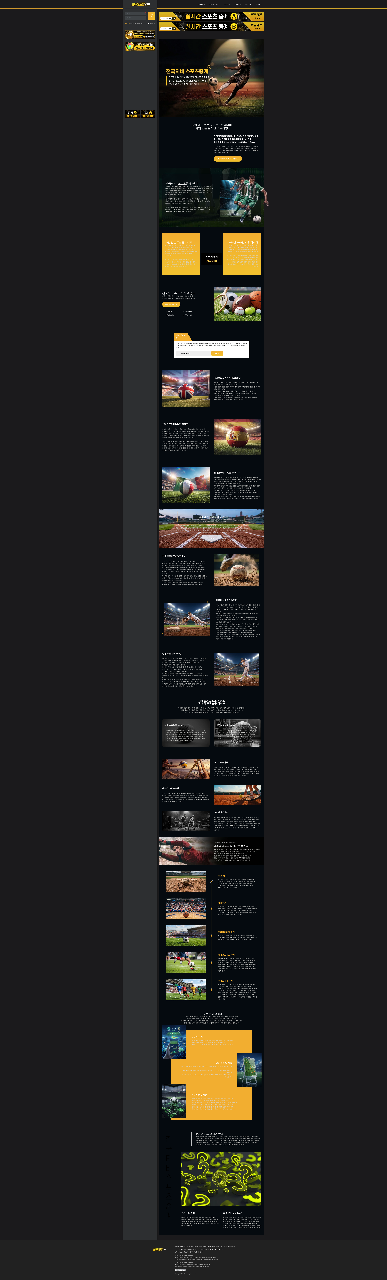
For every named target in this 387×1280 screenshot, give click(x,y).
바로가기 (217, 353)
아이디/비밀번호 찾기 (137, 23)
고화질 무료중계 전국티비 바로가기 (228, 159)
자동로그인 (152, 23)
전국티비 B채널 (215, 538)
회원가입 (127, 23)
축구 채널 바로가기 (171, 304)
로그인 (151, 15)
